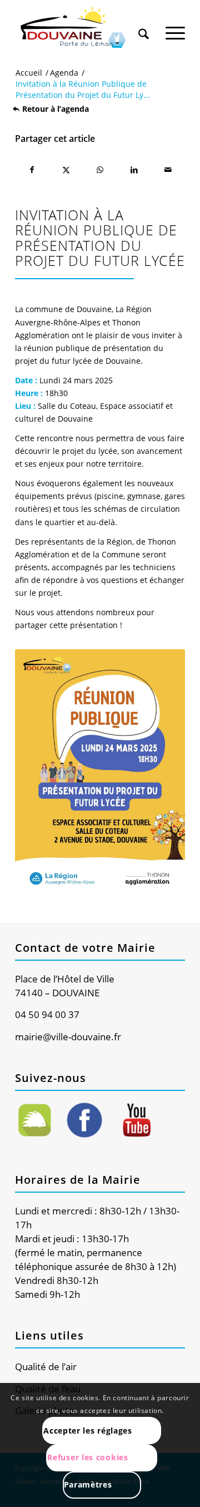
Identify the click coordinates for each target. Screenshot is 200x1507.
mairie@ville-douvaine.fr (68, 1036)
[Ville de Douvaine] (83, 28)
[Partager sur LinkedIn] (134, 170)
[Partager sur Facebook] (32, 170)
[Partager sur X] (66, 170)
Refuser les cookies (87, 1457)
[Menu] (175, 27)
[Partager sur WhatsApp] (100, 170)
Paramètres (88, 1484)
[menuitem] (143, 23)
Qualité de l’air (46, 1366)
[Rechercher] (143, 27)
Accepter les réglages (87, 1430)
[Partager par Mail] (168, 170)
